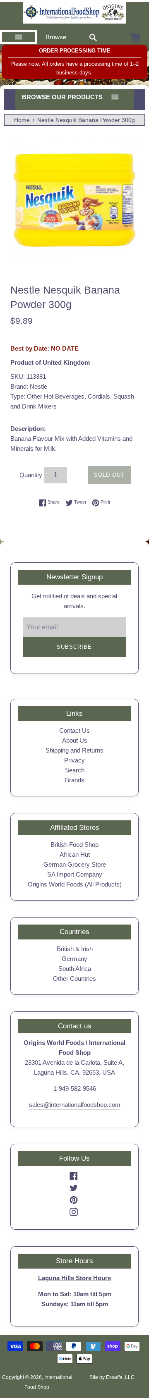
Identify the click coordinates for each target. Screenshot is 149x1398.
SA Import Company (74, 874)
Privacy (74, 760)
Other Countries (74, 978)
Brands (74, 780)
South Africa (74, 968)
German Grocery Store (74, 864)
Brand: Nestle (28, 386)
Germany (74, 958)
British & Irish (75, 948)
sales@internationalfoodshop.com (74, 1104)
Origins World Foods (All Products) (75, 884)
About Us (74, 740)
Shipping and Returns (74, 750)
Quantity (30, 474)
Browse (56, 37)
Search (74, 770)
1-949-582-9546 (74, 1088)
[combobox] (93, 37)
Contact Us (74, 730)
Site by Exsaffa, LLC (112, 1377)
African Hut (75, 854)
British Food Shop (74, 844)
